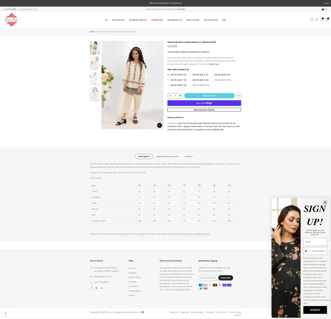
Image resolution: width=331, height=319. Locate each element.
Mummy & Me (192, 20)
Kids (224, 20)
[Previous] (106, 85)
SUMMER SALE (157, 20)
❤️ (143, 312)
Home (92, 32)
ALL (106, 20)
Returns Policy (135, 277)
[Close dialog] (325, 202)
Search (132, 295)
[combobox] (306, 251)
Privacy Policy (135, 291)
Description (144, 156)
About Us (133, 268)
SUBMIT (315, 310)
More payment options (204, 109)
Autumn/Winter (211, 20)
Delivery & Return (175, 117)
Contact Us (134, 286)
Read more (214, 64)
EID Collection (118, 20)
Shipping (183, 52)
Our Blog (132, 282)
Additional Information (167, 156)
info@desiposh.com (29, 9)
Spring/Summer (175, 20)
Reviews (189, 156)
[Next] (159, 85)
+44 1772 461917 (10, 9)
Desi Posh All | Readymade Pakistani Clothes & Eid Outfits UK (205, 123)
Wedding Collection (138, 20)
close (326, 3)
